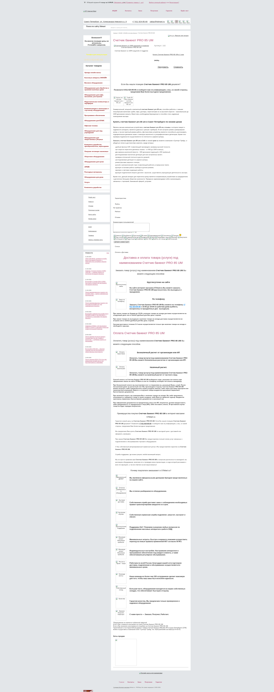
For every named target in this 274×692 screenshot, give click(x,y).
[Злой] (152, 237)
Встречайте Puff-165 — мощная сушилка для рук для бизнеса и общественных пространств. (95, 350)
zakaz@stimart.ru (157, 22)
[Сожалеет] (139, 239)
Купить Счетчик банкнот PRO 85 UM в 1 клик (168, 54)
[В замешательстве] (131, 237)
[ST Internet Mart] (89, 11)
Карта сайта (92, 214)
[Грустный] (136, 235)
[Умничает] (173, 237)
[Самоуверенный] (154, 235)
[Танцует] (175, 235)
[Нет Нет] (147, 239)
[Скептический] (171, 239)
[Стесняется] (166, 235)
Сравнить (178, 67)
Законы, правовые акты (95, 240)
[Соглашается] (119, 239)
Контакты (128, 11)
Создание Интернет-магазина (121, 687)
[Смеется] (117, 235)
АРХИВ (120, 33)
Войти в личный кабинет (157, 2)
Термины (91, 235)
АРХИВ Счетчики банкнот (130, 33)
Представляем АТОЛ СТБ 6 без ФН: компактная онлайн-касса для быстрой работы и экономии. (96, 361)
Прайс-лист (91, 197)
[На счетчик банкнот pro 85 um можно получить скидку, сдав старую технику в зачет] (128, 105)
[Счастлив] (180, 235)
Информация (92, 231)
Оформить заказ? (120, 2)
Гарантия (169, 11)
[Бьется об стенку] (158, 239)
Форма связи (92, 219)
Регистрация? (174, 2)
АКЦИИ (114, 11)
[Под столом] (119, 237)
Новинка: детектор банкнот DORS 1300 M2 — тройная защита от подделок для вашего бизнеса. (95, 272)
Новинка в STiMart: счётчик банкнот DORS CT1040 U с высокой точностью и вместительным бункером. (96, 327)
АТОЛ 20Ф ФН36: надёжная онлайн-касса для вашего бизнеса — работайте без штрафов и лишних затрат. (96, 261)
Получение (154, 11)
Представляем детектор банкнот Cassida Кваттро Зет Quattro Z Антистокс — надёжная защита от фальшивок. (95, 339)
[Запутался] (182, 237)
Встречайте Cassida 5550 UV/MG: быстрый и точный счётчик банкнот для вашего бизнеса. (96, 283)
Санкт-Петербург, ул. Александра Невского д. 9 (105, 22)
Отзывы (90, 206)
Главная (115, 33)
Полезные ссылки (93, 210)
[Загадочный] (144, 237)
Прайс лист (184, 11)
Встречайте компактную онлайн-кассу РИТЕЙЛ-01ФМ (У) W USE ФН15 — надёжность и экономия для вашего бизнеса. (96, 316)
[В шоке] (143, 235)
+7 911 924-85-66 (139, 22)
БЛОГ (90, 227)
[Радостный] (130, 239)
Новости (91, 201)
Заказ (140, 11)
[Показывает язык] (162, 237)
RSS (108, 253)
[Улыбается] (126, 235)
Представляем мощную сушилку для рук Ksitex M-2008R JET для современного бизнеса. (96, 304)
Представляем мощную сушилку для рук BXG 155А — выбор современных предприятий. (96, 294)
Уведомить (163, 67)
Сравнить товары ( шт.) (135, 2)
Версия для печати (181, 35)
